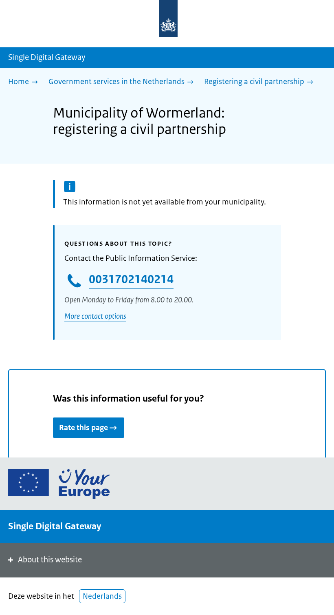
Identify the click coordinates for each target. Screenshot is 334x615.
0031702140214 (131, 279)
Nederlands (102, 596)
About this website (50, 560)
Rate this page (83, 428)
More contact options (95, 316)
